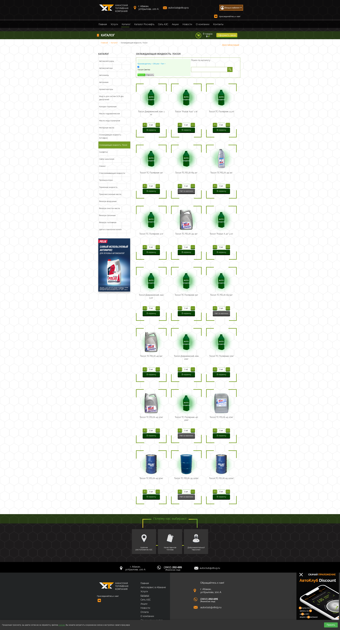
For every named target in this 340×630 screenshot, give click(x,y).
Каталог (126, 24)
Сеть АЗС (163, 24)
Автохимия (103, 82)
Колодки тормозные (107, 107)
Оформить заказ (227, 35)
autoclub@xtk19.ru (178, 7)
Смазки (102, 166)
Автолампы (104, 75)
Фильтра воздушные (107, 201)
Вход (224, 45)
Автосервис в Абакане (153, 587)
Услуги (114, 24)
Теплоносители (106, 180)
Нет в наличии (186, 191)
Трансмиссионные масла (110, 194)
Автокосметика (105, 68)
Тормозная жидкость (108, 187)
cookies (61, 625)
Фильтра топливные (107, 222)
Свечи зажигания (106, 159)
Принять (331, 625)
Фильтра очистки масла (109, 208)
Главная (103, 24)
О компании (202, 24)
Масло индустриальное (109, 121)
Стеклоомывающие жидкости (112, 173)
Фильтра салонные (107, 215)
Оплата (145, 612)
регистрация (233, 45)
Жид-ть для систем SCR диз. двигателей (111, 98)
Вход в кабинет (232, 8)
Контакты (218, 24)
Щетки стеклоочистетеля (110, 229)
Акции (175, 24)
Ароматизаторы (106, 89)
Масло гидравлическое (109, 114)
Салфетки (103, 152)
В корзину (151, 130)
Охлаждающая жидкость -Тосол (113, 145)
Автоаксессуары (106, 61)
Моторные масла (106, 128)
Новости (187, 24)
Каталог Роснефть (144, 24)
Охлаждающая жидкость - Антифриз (110, 136)
